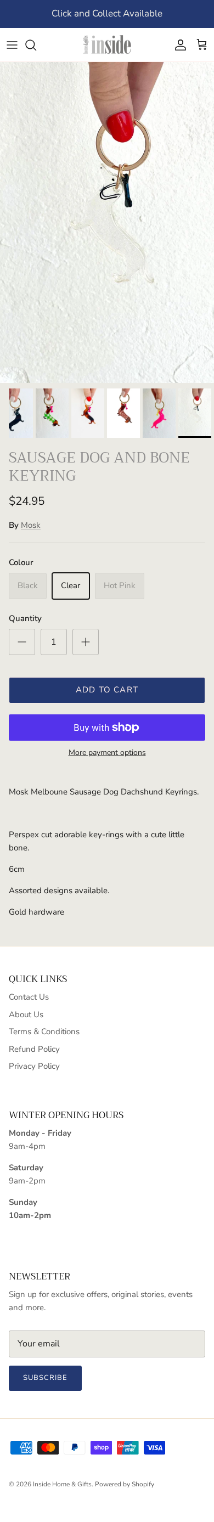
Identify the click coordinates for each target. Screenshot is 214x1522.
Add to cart (107, 689)
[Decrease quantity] (22, 642)
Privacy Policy (34, 1066)
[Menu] (12, 45)
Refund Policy (34, 1049)
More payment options (107, 753)
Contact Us (29, 996)
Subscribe (45, 1378)
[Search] (36, 45)
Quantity (25, 618)
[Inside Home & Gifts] (107, 45)
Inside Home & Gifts (62, 1484)
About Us (26, 1014)
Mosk (31, 525)
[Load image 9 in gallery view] (107, 222)
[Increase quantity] (85, 642)
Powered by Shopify (124, 1484)
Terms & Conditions (44, 1031)
